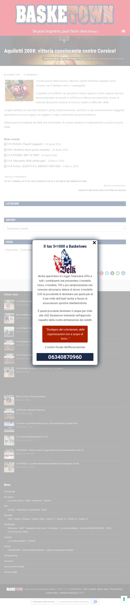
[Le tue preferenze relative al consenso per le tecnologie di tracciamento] (124, 599)
